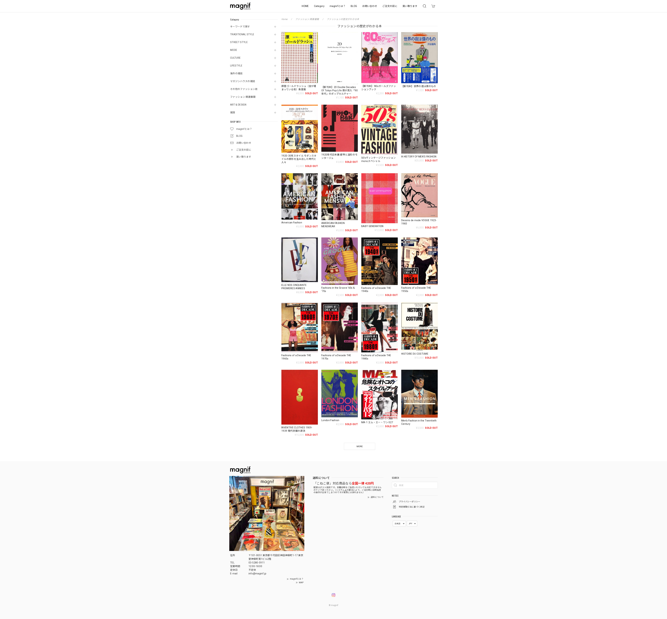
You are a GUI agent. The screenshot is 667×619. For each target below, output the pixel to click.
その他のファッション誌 (244, 89)
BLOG (354, 6)
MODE (233, 50)
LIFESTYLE (236, 65)
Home (284, 19)
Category (319, 6)
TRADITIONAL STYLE (242, 34)
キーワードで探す (240, 26)
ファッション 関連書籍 (243, 96)
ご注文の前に (389, 6)
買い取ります (409, 6)
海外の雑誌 (236, 73)
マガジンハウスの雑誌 (242, 81)
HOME (305, 6)
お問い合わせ (369, 6)
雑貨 (232, 112)
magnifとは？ (337, 6)
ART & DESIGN (238, 104)
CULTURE (235, 57)
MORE (360, 446)
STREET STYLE (239, 42)
